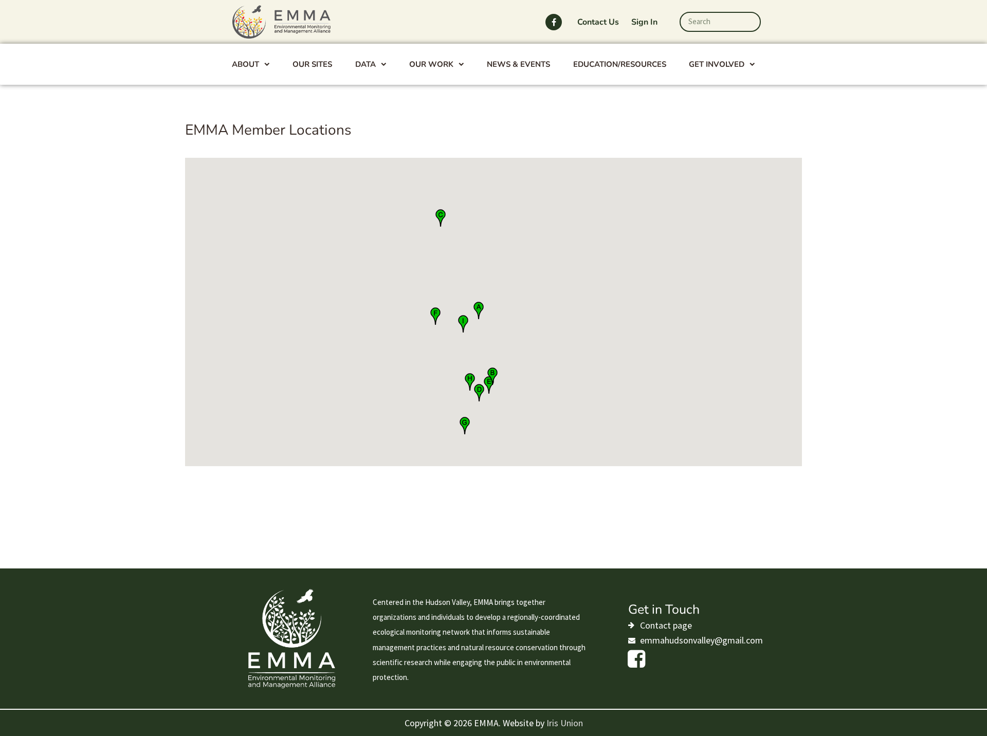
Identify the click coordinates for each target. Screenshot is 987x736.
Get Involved (716, 64)
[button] (440, 218)
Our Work (431, 64)
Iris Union (564, 723)
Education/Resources (619, 64)
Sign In (644, 22)
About (245, 64)
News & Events (518, 64)
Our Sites (312, 64)
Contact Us (598, 22)
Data (365, 64)
